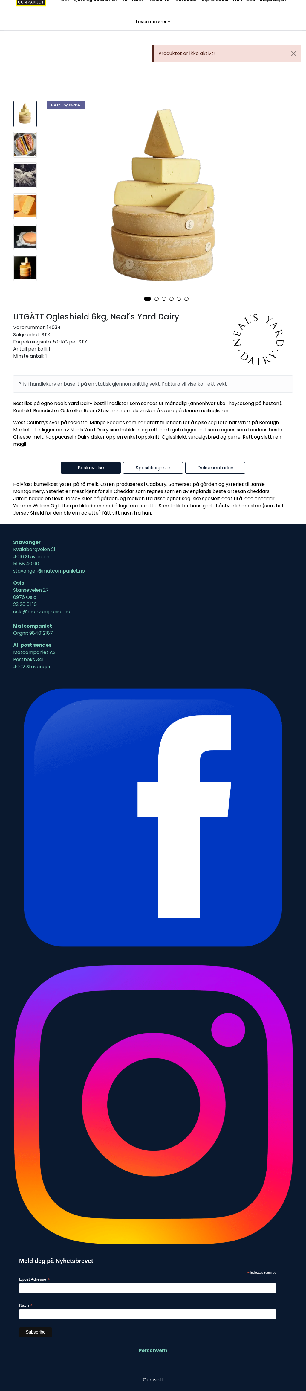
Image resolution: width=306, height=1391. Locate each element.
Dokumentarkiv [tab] (215, 467)
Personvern (153, 1350)
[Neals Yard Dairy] (260, 339)
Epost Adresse (34, 1279)
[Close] (294, 53)
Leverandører (151, 22)
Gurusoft (153, 1379)
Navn (26, 1305)
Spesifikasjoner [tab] (153, 467)
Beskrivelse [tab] (91, 467)
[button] (147, 299)
